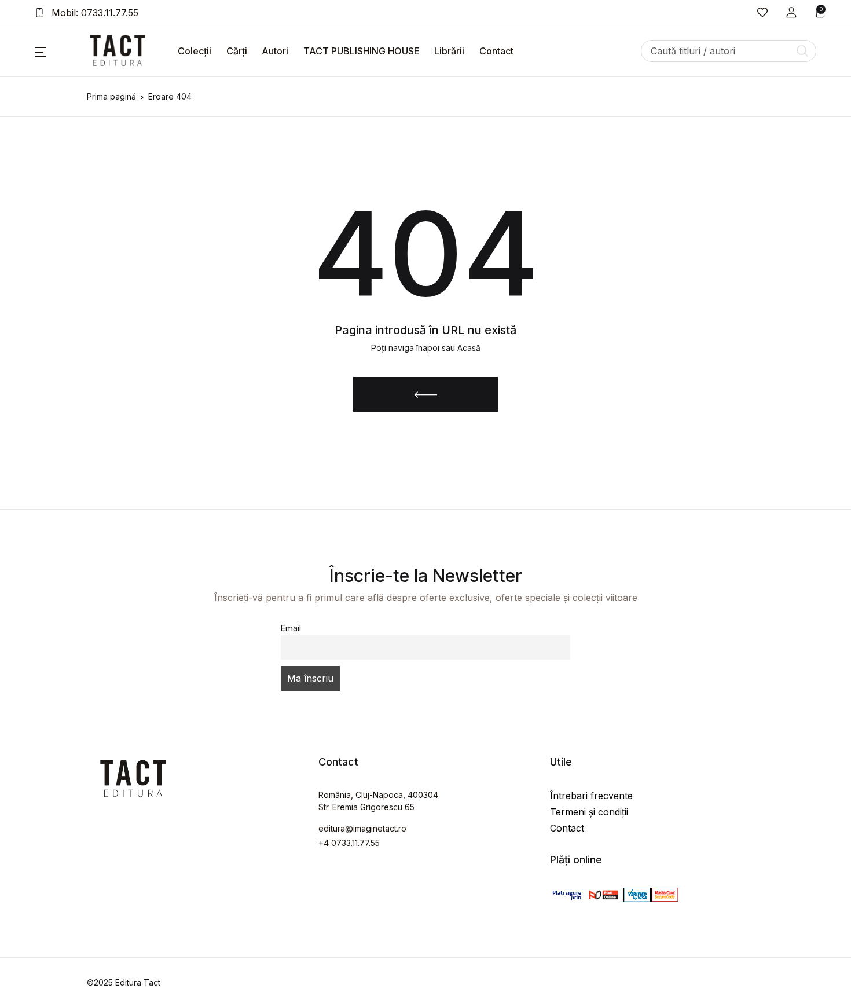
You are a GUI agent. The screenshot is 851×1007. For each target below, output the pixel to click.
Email (291, 628)
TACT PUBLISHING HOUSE (361, 51)
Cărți (236, 51)
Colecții (194, 51)
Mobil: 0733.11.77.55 (93, 13)
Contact (496, 51)
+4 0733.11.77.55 (349, 843)
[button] (791, 12)
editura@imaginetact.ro (362, 828)
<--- (425, 394)
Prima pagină (111, 96)
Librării (449, 51)
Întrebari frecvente (591, 795)
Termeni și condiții (589, 812)
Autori (275, 51)
